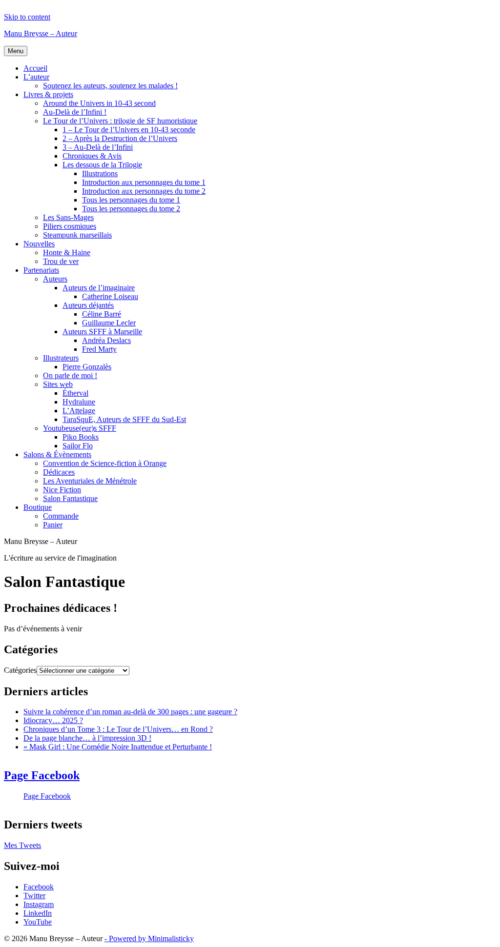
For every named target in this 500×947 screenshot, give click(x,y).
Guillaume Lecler (109, 323)
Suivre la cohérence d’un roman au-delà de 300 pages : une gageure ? (130, 711)
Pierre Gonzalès (86, 367)
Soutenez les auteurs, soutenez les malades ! (110, 85)
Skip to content (27, 17)
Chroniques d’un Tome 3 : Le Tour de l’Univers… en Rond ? (118, 729)
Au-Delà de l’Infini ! (74, 112)
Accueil (35, 68)
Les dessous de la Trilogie (102, 165)
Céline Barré (101, 314)
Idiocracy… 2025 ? (53, 720)
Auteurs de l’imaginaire (98, 287)
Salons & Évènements (57, 454)
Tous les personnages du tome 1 (131, 200)
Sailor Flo (77, 446)
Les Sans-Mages (68, 217)
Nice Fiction (62, 489)
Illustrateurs (61, 358)
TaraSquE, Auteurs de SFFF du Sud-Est (124, 419)
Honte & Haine (66, 252)
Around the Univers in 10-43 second (99, 103)
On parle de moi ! (70, 375)
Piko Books (80, 437)
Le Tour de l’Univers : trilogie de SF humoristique (120, 121)
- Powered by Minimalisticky (149, 938)
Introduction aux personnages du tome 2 (144, 191)
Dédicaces (59, 472)
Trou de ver (61, 261)
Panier (52, 525)
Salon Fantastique (70, 498)
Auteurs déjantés (88, 305)
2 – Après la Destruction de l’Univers (119, 138)
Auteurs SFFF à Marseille (102, 331)
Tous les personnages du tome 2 (131, 208)
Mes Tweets (22, 845)
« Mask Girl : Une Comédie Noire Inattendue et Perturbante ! (117, 747)
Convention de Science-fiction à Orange (105, 463)
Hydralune (78, 402)
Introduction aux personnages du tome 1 (144, 182)
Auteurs (55, 279)
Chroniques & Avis (92, 156)
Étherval (75, 393)
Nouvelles (39, 244)
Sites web (58, 384)
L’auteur (36, 77)
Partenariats (41, 270)
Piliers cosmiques (69, 226)
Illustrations (100, 173)
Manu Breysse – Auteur (40, 33)
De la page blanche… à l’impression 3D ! (87, 738)
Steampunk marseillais (77, 235)
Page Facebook (42, 775)
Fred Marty (99, 349)
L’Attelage (78, 410)
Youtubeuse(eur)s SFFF (79, 428)
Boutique (37, 507)
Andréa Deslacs (106, 340)
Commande (61, 516)
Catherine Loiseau (110, 296)
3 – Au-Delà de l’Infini (97, 147)
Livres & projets (48, 94)
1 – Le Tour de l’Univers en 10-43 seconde (128, 129)
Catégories (20, 670)
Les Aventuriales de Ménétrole (90, 481)
